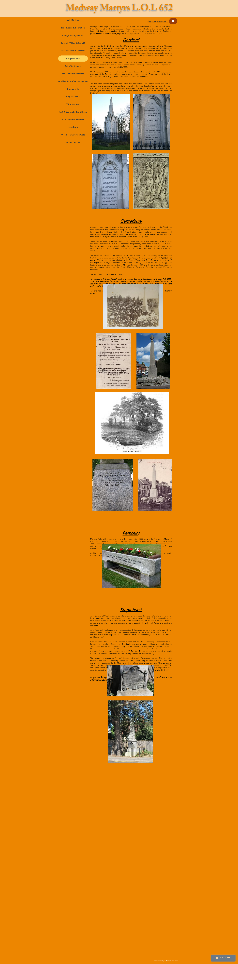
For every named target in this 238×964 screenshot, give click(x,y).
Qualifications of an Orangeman (73, 81)
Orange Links (73, 89)
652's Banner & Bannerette (73, 51)
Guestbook (73, 127)
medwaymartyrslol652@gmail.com (166, 961)
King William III (73, 96)
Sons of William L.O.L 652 (73, 43)
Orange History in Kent (73, 35)
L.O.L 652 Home (73, 20)
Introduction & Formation (73, 28)
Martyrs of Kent (73, 58)
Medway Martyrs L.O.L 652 (119, 9)
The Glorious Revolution (73, 73)
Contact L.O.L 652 (73, 142)
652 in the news (73, 104)
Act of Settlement (73, 66)
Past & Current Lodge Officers (73, 112)
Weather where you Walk (73, 135)
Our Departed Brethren (73, 119)
